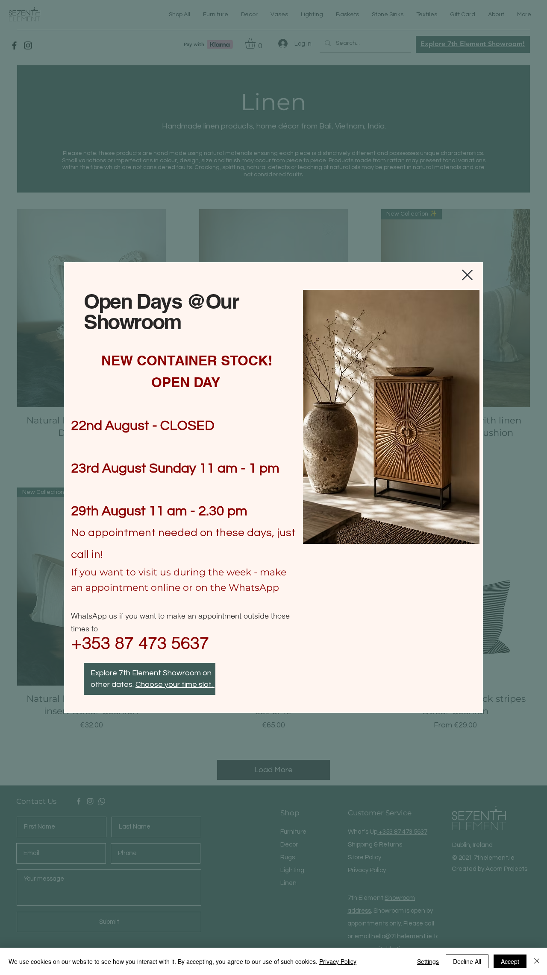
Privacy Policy (337, 961)
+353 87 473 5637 (140, 643)
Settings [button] (428, 961)
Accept (510, 961)
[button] (467, 274)
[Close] (537, 961)
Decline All (467, 961)
